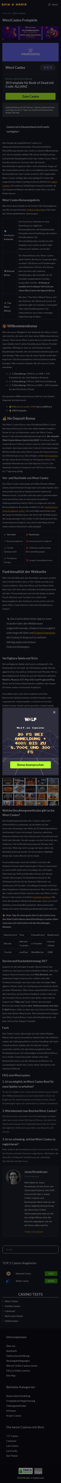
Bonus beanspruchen (30, 765)
